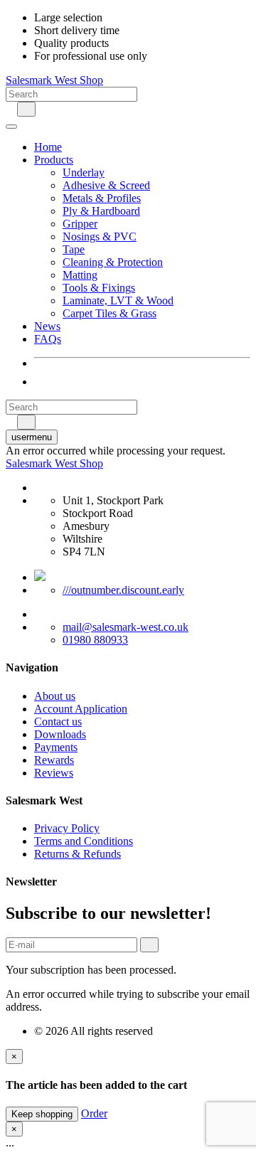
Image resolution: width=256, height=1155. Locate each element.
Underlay (84, 172)
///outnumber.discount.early (123, 590)
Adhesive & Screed (106, 185)
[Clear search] (10, 108)
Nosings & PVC (100, 236)
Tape (74, 249)
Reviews (53, 773)
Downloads (60, 734)
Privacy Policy (67, 828)
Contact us (58, 721)
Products (53, 160)
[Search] (26, 109)
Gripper (80, 224)
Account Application (80, 709)
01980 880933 (95, 640)
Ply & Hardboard (101, 211)
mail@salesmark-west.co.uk (125, 627)
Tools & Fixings (99, 288)
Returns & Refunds (77, 854)
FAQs (47, 339)
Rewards (54, 760)
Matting (80, 275)
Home (48, 147)
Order (94, 1113)
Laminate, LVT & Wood (118, 300)
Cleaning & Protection (113, 262)
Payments (56, 747)
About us (54, 696)
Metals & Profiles (102, 198)
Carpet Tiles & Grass (109, 313)
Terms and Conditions (83, 841)
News (47, 326)
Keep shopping (42, 1114)
